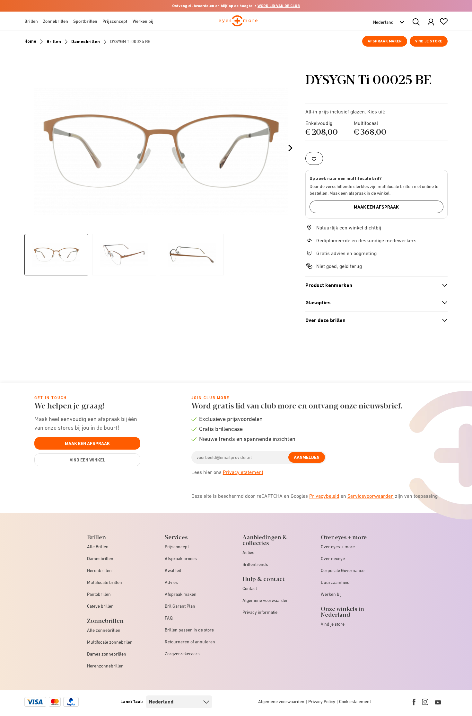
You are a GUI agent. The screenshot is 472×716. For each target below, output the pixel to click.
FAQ (169, 618)
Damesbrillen (85, 41)
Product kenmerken (373, 285)
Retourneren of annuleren (190, 641)
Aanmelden (306, 457)
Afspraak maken (385, 41)
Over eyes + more (338, 546)
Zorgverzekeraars (182, 653)
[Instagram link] (425, 702)
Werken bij (331, 594)
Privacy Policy (321, 701)
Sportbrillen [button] (85, 21)
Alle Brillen (98, 546)
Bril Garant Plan (180, 606)
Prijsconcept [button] (114, 21)
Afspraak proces (181, 558)
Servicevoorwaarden (370, 496)
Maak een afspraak (376, 207)
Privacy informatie (259, 612)
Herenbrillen (99, 570)
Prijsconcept (177, 546)
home (30, 41)
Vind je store (428, 41)
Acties (248, 552)
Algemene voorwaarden (265, 600)
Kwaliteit (173, 570)
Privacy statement (243, 472)
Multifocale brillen (104, 582)
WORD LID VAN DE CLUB (279, 6)
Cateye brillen (100, 606)
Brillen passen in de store (189, 629)
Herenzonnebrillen (105, 665)
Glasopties (373, 303)
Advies (171, 582)
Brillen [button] (31, 21)
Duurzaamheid (335, 582)
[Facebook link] (414, 702)
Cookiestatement (355, 701)
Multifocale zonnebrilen (110, 642)
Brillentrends (255, 564)
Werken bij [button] (143, 21)
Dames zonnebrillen (106, 654)
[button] (431, 22)
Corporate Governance (342, 570)
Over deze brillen (373, 320)
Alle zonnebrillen (103, 630)
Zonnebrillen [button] (55, 21)
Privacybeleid (324, 496)
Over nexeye (333, 558)
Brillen (54, 41)
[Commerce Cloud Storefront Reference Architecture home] (238, 24)
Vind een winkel (87, 459)
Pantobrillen (99, 594)
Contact (249, 588)
